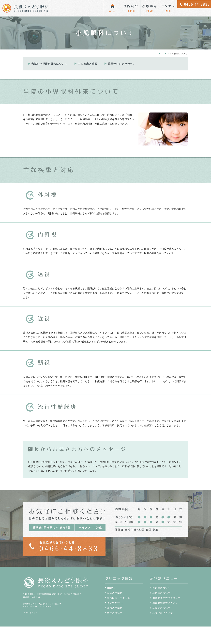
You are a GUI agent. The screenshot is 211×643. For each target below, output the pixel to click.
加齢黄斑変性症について (166, 598)
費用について (114, 613)
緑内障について (161, 593)
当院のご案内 (114, 593)
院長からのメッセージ (122, 63)
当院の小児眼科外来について (49, 63)
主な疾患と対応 (87, 63)
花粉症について (161, 608)
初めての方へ (114, 603)
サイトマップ (31, 613)
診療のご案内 (114, 608)
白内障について (161, 588)
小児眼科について (162, 613)
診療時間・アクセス (118, 598)
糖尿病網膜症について (165, 603)
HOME (162, 53)
